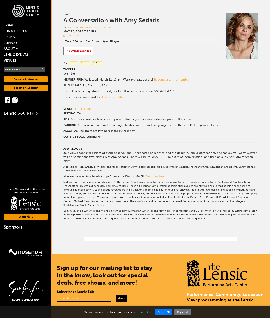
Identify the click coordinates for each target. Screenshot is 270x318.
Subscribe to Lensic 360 (75, 292)
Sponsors (12, 37)
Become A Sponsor (26, 87)
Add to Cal (72, 35)
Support (11, 43)
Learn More (26, 216)
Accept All (163, 312)
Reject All (182, 312)
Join (121, 298)
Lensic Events (16, 55)
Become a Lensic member (172, 79)
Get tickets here (154, 176)
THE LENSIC (83, 109)
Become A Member (26, 79)
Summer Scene (16, 31)
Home (9, 25)
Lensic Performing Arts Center (89, 27)
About (10, 49)
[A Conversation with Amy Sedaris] (242, 35)
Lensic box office (113, 97)
